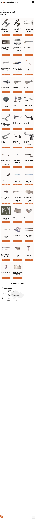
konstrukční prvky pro (11, 2)
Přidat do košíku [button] (6, 34)
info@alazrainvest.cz (11, 298)
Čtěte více (29, 167)
